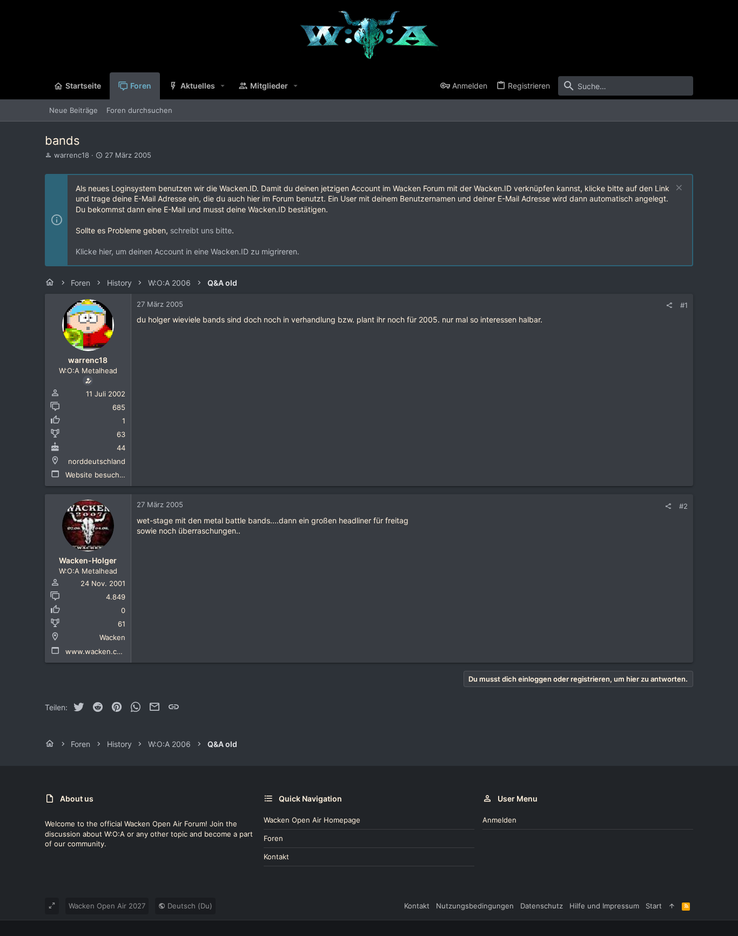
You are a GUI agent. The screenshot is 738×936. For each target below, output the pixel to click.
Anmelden (499, 820)
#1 (684, 305)
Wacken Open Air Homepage (312, 820)
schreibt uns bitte (201, 230)
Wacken (112, 637)
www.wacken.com (96, 651)
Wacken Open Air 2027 (107, 905)
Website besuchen (96, 474)
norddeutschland (96, 461)
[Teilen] (669, 305)
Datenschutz (541, 905)
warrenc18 (71, 155)
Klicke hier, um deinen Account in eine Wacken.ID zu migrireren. (187, 251)
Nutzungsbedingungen (475, 905)
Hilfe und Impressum (604, 905)
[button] (223, 85)
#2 (683, 506)
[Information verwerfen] (678, 188)
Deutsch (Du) (188, 905)
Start (654, 905)
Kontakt (276, 856)
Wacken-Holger (88, 560)
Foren (273, 838)
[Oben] (672, 906)
